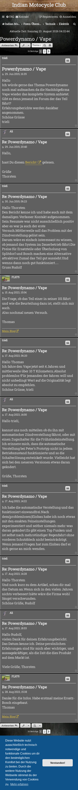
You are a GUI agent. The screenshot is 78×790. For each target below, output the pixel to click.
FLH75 (15, 277)
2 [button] (44, 51)
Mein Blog (8, 331)
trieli (4, 58)
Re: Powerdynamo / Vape (24, 142)
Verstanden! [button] (57, 762)
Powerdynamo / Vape (25, 39)
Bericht (31, 162)
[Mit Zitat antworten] (67, 60)
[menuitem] (10, 17)
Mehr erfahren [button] (19, 784)
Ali (11, 131)
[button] (48, 51)
